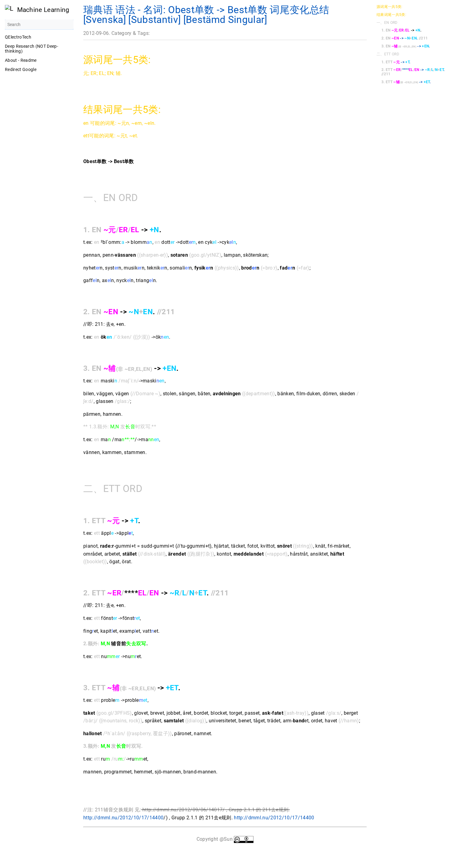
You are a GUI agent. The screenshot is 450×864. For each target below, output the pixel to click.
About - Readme (21, 60)
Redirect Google (20, 69)
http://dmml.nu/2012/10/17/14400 (123, 818)
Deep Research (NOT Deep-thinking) (31, 49)
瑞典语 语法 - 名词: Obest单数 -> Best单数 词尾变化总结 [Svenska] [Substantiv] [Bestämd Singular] (206, 14)
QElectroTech (18, 37)
